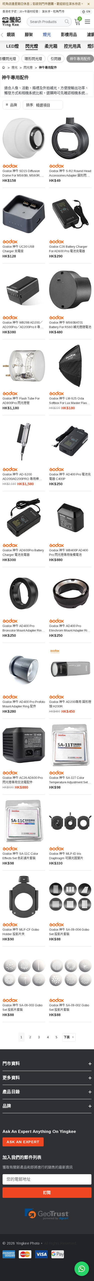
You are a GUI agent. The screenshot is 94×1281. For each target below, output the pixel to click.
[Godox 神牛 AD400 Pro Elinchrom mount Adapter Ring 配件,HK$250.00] (70, 593)
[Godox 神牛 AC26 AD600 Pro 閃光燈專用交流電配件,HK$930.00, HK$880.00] (24, 745)
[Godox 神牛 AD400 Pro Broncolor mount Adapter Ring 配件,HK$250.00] (24, 593)
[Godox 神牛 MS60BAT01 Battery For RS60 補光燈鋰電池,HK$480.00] (70, 290)
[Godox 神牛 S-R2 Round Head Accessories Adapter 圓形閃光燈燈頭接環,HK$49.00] (70, 138)
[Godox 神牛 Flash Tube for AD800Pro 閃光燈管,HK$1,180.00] (24, 366)
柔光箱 (51, 46)
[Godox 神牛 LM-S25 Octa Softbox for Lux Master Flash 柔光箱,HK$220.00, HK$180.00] (70, 366)
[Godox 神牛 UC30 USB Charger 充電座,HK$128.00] (24, 214)
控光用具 (72, 46)
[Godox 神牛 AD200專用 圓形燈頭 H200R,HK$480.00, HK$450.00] (70, 669)
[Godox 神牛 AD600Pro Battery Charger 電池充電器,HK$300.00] (24, 517)
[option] (47, 1213)
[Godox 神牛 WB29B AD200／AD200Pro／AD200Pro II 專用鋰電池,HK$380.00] (24, 290)
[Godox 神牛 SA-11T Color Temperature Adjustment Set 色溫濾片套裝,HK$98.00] (70, 745)
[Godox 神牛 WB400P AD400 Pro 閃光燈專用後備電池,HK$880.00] (70, 517)
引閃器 (56, 59)
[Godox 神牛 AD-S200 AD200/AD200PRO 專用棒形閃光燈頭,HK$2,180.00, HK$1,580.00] (24, 442)
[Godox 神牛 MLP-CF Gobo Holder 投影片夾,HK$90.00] (24, 897)
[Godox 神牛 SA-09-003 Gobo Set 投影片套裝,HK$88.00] (24, 973)
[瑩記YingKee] (15, 24)
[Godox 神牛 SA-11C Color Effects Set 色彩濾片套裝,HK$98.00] (24, 821)
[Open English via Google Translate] (86, 11)
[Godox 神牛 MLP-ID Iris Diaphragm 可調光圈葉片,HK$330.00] (70, 821)
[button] (11, 105)
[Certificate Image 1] (47, 1213)
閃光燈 (31, 46)
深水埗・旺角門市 (53, 11)
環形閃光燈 (33, 59)
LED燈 (12, 46)
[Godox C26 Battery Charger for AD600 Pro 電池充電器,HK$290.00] (70, 214)
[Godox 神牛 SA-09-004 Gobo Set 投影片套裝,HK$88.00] (70, 897)
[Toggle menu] (87, 21)
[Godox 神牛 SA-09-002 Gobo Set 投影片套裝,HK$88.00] (70, 973)
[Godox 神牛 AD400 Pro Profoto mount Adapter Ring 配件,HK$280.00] (24, 669)
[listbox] (43, 105)
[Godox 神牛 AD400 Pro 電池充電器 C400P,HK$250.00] (70, 442)
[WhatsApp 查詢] (81, 1269)
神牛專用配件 (80, 59)
